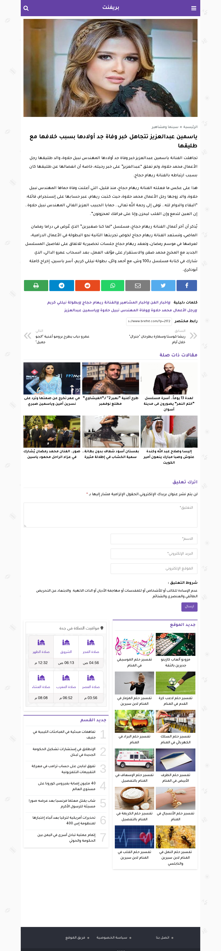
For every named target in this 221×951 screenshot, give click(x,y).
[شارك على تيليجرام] (62, 285)
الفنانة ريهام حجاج (99, 303)
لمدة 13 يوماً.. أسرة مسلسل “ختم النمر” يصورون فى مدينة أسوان (169, 404)
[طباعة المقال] (36, 285)
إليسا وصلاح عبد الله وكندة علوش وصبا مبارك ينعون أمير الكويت (169, 457)
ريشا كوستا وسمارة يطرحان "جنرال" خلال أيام (157, 337)
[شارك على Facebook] (187, 285)
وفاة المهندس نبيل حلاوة (123, 311)
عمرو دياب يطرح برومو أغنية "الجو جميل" (62, 337)
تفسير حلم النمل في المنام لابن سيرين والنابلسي (175, 858)
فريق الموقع (75, 938)
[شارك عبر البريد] (138, 285)
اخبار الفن (159, 303)
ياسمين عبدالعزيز (80, 311)
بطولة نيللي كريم (63, 303)
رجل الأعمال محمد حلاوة (173, 311)
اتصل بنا (162, 938)
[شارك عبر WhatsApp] (112, 285)
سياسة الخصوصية (111, 938)
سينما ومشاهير (165, 127)
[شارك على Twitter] (163, 285)
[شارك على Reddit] (88, 285)
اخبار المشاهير (133, 303)
